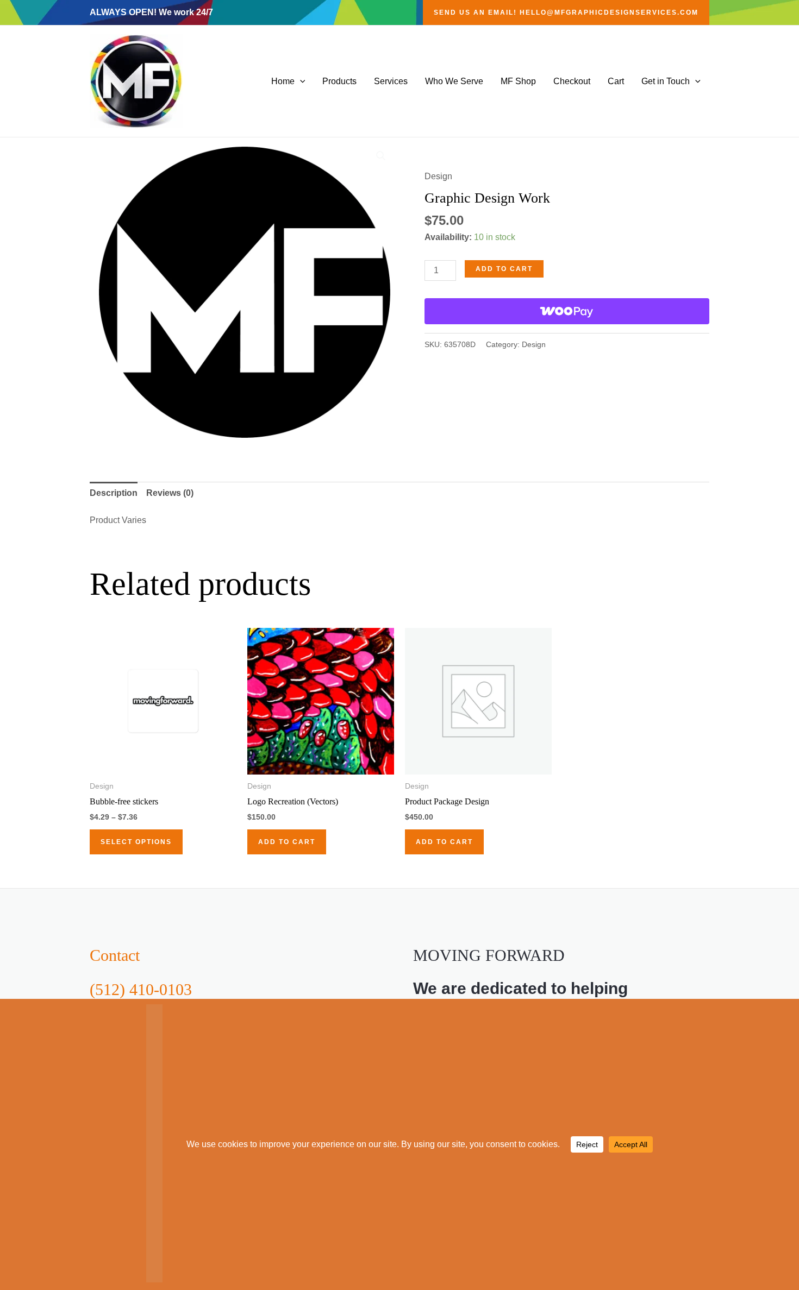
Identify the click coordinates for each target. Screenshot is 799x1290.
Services (391, 81)
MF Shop (518, 81)
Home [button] (283, 81)
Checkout (571, 81)
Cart (616, 81)
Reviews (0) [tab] (169, 493)
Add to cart (504, 269)
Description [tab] (114, 493)
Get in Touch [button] (665, 81)
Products (339, 81)
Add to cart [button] (286, 842)
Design (438, 176)
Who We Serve (454, 81)
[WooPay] (567, 311)
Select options (136, 842)
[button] (566, 12)
